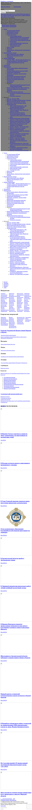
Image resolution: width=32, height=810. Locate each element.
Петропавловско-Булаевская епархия (13, 384)
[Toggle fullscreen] (4, 807)
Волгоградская (4, 303)
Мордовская (12, 308)
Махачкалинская (12, 326)
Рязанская (19, 306)
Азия (5, 287)
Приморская (19, 303)
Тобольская (26, 301)
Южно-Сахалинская (28, 319)
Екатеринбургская (5, 310)
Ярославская (27, 311)
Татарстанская (27, 298)
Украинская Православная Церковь (8, 335)
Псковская (19, 305)
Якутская (27, 321)
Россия (5, 282)
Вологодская (3, 305)
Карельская (11, 298)
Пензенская (19, 299)
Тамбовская (26, 297)
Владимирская (4, 302)
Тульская (26, 303)
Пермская (19, 301)
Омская (18, 296)
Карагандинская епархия (10, 378)
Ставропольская (27, 296)
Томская (26, 302)
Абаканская (3, 317)
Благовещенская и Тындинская (5, 322)
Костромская (12, 299)
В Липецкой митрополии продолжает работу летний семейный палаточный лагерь (16, 587)
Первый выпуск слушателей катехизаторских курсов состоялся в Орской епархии (16, 695)
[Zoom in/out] (6, 807)
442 (3, 799)
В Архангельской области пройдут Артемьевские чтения (12, 559)
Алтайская (3, 293)
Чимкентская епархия (9, 388)
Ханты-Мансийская (26, 307)
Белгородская (4, 298)
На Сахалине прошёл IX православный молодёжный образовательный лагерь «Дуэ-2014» (14, 764)
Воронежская (4, 306)
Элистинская (28, 317)
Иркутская (11, 294)
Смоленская (26, 294)
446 (11, 799)
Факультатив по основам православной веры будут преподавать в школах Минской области (16, 794)
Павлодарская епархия (10, 383)
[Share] (2, 807)
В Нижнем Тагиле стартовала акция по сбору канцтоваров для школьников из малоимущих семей (14, 435)
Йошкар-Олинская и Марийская (11, 319)
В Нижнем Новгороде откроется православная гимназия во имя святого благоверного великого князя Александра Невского (15, 626)
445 (9, 799)
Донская (2, 308)
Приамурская (20, 302)
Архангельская (4, 294)
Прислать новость (5, 6)
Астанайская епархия (9, 377)
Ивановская (11, 293)
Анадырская (3, 318)
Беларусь (6, 284)
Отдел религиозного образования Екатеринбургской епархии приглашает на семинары (15, 530)
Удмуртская (26, 305)
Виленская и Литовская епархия (8, 350)
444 (7, 799)
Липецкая (11, 307)
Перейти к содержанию (7, 1)
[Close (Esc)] (1, 807)
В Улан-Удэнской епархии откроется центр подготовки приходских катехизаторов (15, 502)
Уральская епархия (9, 385)
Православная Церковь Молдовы (8, 344)
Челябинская (27, 308)
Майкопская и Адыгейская (12, 324)
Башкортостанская (5, 297)
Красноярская (12, 301)
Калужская (11, 297)
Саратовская (19, 311)
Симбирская (26, 293)
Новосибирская (20, 294)
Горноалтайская (4, 324)
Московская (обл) (21, 317)
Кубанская (11, 302)
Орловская (19, 298)
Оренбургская (20, 297)
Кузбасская (11, 303)
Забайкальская (4, 311)
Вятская (2, 307)
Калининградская (13, 296)
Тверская (26, 299)
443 (5, 799)
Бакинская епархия (5, 368)
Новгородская (20, 293)
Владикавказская (4, 323)
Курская (11, 306)
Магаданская (12, 322)
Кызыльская (11, 321)
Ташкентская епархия (5, 399)
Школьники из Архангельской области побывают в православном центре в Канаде (15, 657)
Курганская (11, 305)
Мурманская (12, 310)
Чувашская (26, 310)
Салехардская (20, 322)
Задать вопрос (17, 6)
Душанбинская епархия (6, 398)
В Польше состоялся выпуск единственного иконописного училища (15, 464)
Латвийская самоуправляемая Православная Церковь (12, 356)
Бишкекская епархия (5, 396)
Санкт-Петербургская (20, 309)
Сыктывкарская (20, 323)
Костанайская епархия (10, 381)
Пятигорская (20, 321)
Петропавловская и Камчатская (21, 319)
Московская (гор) (12, 327)
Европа (6, 286)
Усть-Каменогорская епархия (11, 387)
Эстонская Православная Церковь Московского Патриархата (14, 362)
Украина (6, 283)
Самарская (19, 307)
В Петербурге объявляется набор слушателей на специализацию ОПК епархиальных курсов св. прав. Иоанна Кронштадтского (16, 725)
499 (14, 799)
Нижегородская (12, 311)
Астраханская (4, 296)
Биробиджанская (4, 319)
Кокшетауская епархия (10, 380)
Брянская (3, 299)
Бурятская (3, 301)
